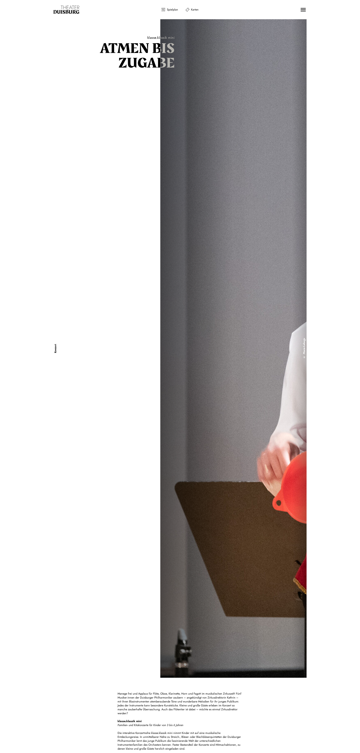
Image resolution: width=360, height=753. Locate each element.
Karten (195, 10)
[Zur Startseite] (66, 9)
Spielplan (172, 10)
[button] (303, 9)
